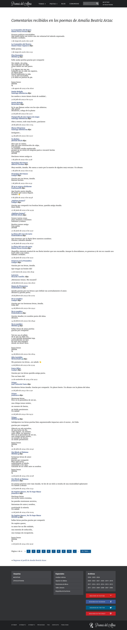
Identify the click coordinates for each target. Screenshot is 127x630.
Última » (86, 551)
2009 (98, 587)
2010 (93, 587)
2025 (93, 577)
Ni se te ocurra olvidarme (21, 186)
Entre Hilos (16, 368)
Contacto (55, 625)
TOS (48, 625)
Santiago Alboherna (19, 93)
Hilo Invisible (16, 357)
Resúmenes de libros (62, 584)
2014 (102, 584)
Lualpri (14, 175)
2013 (106, 584)
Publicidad (64, 625)
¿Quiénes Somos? (18, 201)
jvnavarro (15, 395)
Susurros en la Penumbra (21, 261)
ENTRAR (106, 2)
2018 (111, 580)
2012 (111, 584)
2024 (98, 577)
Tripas (14, 383)
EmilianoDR (16, 188)
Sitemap (14, 625)
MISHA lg (15, 57)
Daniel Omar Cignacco (20, 46)
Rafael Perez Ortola (19, 31)
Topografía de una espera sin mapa (25, 117)
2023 (89, 580)
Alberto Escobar (17, 164)
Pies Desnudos (17, 55)
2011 (89, 587)
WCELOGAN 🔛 (17, 359)
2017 (89, 584)
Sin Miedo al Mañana (19, 452)
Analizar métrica (61, 577)
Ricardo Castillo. (18, 277)
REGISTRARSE (108, 4)
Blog (63, 4)
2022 (93, 580)
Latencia (14, 275)
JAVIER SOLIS (16, 141)
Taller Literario (60, 587)
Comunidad (74, 4)
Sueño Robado (17, 92)
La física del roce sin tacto (21, 234)
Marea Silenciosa (18, 128)
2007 (106, 587)
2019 (106, 580)
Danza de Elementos (19, 286)
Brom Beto (15, 104)
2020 (102, 580)
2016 (93, 584)
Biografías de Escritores (63, 591)
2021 (98, 580)
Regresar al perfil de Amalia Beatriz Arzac (29, 560)
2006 (111, 587)
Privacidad (41, 625)
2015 (98, 584)
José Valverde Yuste (19, 384)
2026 (89, 577)
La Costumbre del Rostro (21, 30)
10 (69, 551)
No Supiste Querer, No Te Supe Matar (26, 492)
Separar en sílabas (61, 580)
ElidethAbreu (16, 235)
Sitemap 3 (31, 625)
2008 (102, 587)
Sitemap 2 (22, 625)
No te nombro (17, 299)
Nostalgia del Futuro (19, 163)
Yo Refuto (15, 139)
